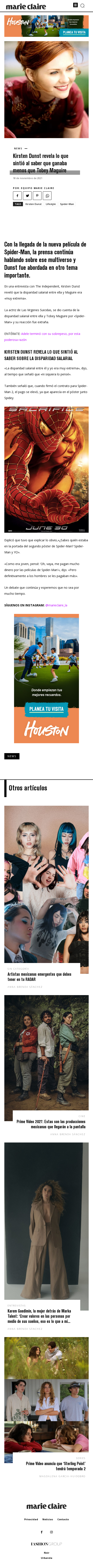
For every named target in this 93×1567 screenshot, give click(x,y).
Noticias (47, 1519)
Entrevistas (17, 1305)
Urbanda (46, 1557)
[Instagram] (51, 1532)
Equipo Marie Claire (37, 188)
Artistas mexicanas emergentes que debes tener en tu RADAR (39, 976)
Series (80, 1458)
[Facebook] (17, 195)
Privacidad (31, 1519)
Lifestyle (51, 204)
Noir (46, 1552)
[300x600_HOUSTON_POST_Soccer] (46, 746)
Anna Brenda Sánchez (25, 986)
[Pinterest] (37, 195)
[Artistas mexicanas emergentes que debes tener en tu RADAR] (46, 890)
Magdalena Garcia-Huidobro (62, 1476)
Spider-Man (67, 204)
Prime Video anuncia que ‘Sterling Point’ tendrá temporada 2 (55, 1466)
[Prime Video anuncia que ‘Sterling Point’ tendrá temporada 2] (46, 1400)
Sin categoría (18, 969)
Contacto (63, 1519)
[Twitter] (27, 195)
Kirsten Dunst (34, 204)
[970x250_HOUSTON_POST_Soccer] (46, 35)
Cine (82, 1116)
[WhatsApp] (47, 195)
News (18, 148)
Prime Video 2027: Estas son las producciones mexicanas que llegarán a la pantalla (51, 1124)
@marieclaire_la (56, 605)
